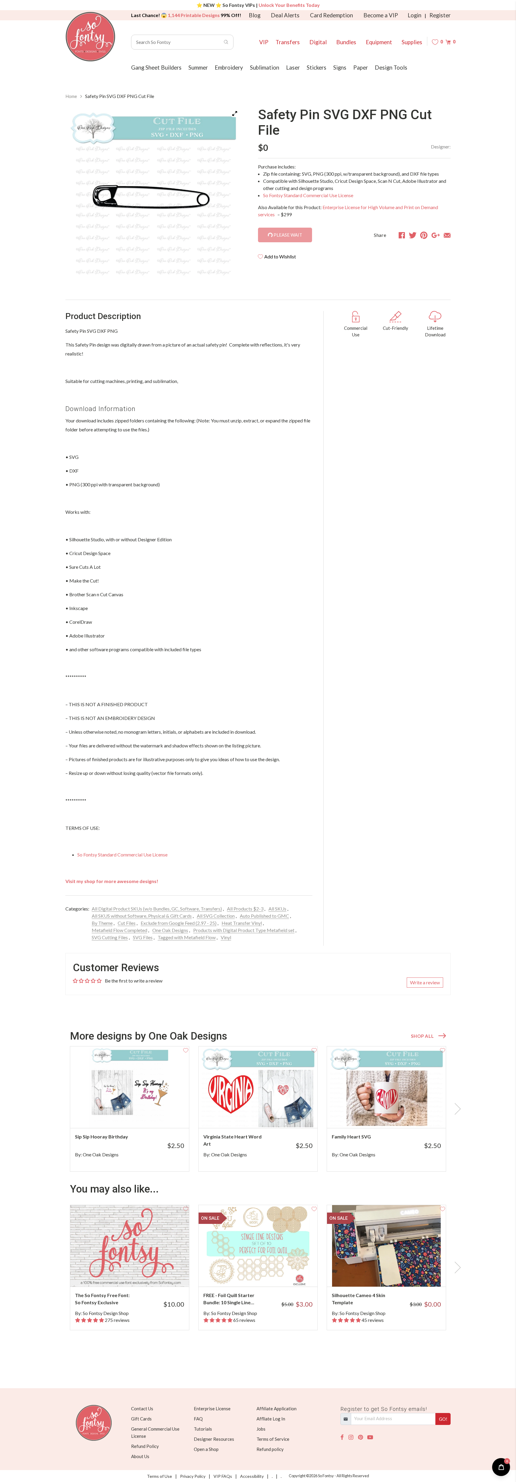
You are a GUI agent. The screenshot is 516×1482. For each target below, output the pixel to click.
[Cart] (448, 42)
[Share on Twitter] (413, 235)
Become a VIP (380, 15)
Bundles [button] (346, 42)
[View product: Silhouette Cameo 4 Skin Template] (386, 1246)
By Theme (102, 923)
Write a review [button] (425, 982)
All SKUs (277, 908)
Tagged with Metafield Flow (187, 937)
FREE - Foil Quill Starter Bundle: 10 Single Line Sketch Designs (228, 1299)
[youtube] (370, 1437)
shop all (422, 1036)
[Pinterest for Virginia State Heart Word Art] (266, 1116)
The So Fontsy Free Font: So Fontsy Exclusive (102, 1298)
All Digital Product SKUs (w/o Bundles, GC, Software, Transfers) (157, 908)
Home (71, 96)
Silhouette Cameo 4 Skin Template (358, 1298)
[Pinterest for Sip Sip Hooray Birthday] (138, 1116)
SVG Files (143, 937)
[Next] (229, 195)
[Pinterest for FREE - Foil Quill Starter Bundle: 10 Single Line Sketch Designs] (266, 1275)
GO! (443, 1419)
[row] (258, 1109)
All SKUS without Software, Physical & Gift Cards (142, 916)
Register (440, 15)
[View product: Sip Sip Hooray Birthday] (129, 1087)
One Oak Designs (170, 930)
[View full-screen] (234, 113)
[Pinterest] (360, 1437)
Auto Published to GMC (264, 916)
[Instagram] (350, 1437)
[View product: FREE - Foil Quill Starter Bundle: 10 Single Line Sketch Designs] (258, 1246)
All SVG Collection (216, 916)
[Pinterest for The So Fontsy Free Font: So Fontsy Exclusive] (138, 1275)
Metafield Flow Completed (119, 930)
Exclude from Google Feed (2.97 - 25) (178, 923)
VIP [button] (263, 42)
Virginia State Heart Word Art (232, 1140)
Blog (254, 15)
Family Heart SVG (351, 1136)
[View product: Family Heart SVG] (386, 1087)
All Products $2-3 (245, 908)
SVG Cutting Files (110, 937)
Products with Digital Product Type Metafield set (243, 930)
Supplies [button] (412, 42)
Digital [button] (318, 42)
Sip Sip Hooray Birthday (101, 1136)
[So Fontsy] (90, 36)
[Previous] (77, 195)
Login (414, 15)
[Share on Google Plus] (435, 235)
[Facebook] (342, 1437)
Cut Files (127, 923)
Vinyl (226, 937)
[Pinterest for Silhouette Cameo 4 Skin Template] (394, 1275)
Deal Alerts (285, 15)
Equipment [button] (379, 42)
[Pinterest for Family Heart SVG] (394, 1116)
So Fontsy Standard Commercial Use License (308, 195)
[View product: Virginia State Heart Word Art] (258, 1087)
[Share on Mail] (447, 235)
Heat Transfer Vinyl (242, 923)
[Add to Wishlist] (185, 1049)
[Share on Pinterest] (424, 235)
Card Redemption (331, 15)
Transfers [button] (288, 42)
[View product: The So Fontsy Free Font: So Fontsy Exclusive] (129, 1246)
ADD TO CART (165, 1116)
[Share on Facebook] (402, 235)
